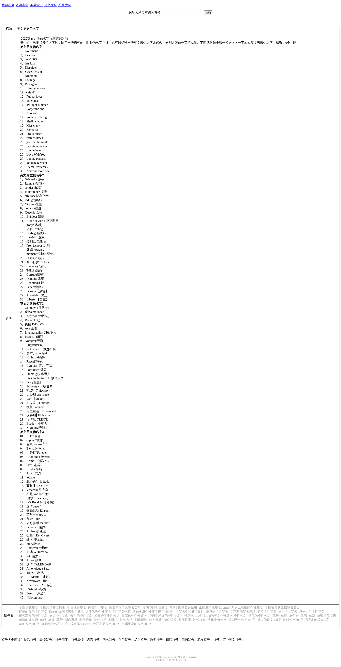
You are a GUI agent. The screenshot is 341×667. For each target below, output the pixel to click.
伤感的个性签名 (217, 611)
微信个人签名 (97, 607)
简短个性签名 (266, 611)
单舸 (284, 615)
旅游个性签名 (58, 615)
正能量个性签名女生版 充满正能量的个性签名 (231, 607)
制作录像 (85, 619)
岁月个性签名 (287, 611)
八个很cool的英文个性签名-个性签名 (221, 615)
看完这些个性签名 (134, 615)
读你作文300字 (29, 624)
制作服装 (141, 619)
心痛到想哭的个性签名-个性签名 (171, 615)
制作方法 (126, 619)
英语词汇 (36, 5)
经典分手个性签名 (107, 615)
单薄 (312, 615)
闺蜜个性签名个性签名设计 (185, 611)
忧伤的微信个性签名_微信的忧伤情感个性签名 (51, 611)
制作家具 (71, 619)
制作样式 (170, 619)
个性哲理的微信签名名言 (282, 607)
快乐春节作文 (217, 619)
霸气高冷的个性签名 (33, 615)
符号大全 (64, 5)
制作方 (113, 619)
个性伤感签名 (28, 607)
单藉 (43, 619)
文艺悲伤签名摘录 (242, 611)
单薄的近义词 (28, 619)
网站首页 (8, 5)
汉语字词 (22, 5)
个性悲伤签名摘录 (52, 607)
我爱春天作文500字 (106, 624)
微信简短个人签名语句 (125, 607)
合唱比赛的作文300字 (137, 624)
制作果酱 (155, 619)
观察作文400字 (80, 624)
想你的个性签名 (259, 615)
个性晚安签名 (76, 607)
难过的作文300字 (269, 619)
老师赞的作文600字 (54, 624)
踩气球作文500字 (317, 619)
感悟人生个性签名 (311, 611)
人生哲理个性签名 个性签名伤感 (108, 611)
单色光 (294, 615)
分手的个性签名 (81, 615)
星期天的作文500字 (242, 619)
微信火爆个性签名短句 (148, 611)
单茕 (304, 615)
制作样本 (199, 619)
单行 (59, 619)
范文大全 (50, 5)
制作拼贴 (100, 619)
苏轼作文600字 (293, 619)
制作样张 (184, 619)
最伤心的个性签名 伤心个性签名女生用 (169, 607)
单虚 (51, 619)
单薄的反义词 (326, 615)
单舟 (276, 615)
